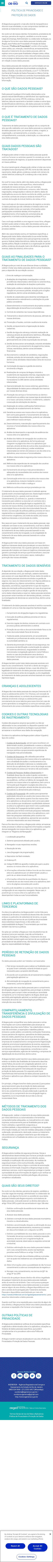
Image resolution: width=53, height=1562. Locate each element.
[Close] (50, 1534)
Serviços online (41, 3)
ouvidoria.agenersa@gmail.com (26, 1394)
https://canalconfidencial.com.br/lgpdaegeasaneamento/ (24, 1295)
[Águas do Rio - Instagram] (26, 1376)
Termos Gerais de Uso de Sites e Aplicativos (27, 1414)
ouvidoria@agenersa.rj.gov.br (26, 1392)
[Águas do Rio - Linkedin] (38, 1376)
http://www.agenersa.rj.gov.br (26, 1397)
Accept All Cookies (37, 1547)
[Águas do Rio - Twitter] (32, 1376)
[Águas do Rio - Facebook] (14, 1376)
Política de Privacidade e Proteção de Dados (26, 1416)
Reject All (15, 1546)
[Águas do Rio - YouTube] (20, 1376)
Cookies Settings (26, 1557)
